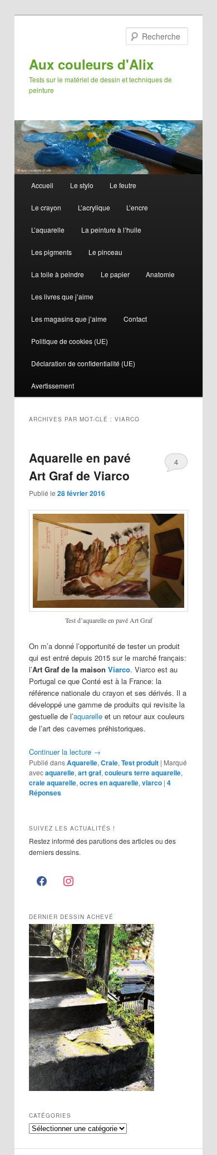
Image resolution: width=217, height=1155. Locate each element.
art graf (89, 773)
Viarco (119, 669)
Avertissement (52, 385)
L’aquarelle (48, 229)
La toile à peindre (57, 274)
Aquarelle (82, 763)
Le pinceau (105, 252)
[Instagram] (68, 881)
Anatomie (160, 274)
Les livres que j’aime (62, 296)
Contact (135, 318)
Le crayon (46, 207)
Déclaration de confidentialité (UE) (83, 363)
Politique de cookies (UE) (69, 341)
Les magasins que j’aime (69, 318)
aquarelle (87, 716)
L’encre (137, 207)
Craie (109, 763)
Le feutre (123, 185)
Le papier (115, 274)
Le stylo (81, 185)
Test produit (140, 763)
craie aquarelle (52, 783)
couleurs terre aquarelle (143, 773)
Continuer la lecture (65, 751)
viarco (152, 783)
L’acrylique (94, 207)
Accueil (42, 185)
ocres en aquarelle (109, 783)
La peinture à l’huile (111, 229)
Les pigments (51, 252)
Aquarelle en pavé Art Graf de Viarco (80, 466)
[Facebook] (42, 881)
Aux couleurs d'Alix (91, 64)
